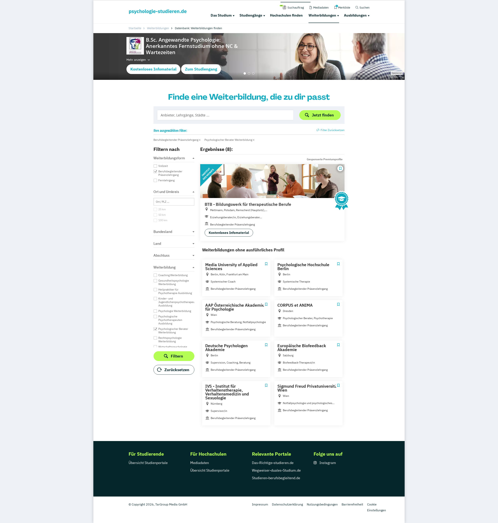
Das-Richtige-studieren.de (273, 462)
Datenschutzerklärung (287, 504)
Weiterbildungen (322, 15)
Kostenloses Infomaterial (153, 69)
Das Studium (221, 15)
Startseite (135, 28)
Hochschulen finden (286, 15)
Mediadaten (199, 462)
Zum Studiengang (201, 69)
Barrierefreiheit (352, 504)
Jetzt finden (323, 115)
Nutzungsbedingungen (322, 504)
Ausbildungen (355, 15)
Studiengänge (250, 15)
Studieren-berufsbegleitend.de (276, 478)
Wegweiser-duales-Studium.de (276, 470)
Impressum (260, 504)
